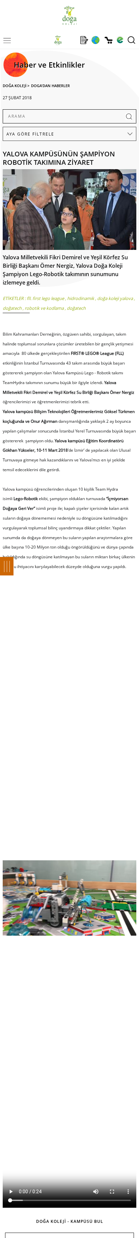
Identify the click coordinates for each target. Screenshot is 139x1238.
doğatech (12, 308)
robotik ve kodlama (44, 308)
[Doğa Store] (108, 40)
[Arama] (131, 40)
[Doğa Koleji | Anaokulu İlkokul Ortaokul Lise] (69, 15)
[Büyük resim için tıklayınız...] (69, 211)
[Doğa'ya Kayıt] (84, 40)
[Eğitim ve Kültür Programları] (95, 40)
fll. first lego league (45, 298)
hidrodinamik (80, 298)
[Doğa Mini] (71, 40)
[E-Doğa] (120, 40)
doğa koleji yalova (115, 298)
